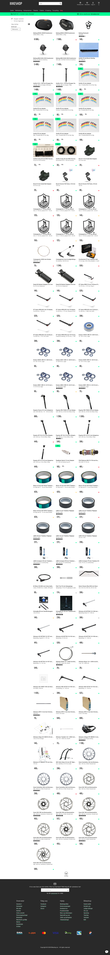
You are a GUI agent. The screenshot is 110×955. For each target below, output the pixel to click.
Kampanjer (19, 906)
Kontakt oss (87, 906)
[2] (66, 873)
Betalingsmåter (64, 904)
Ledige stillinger (88, 908)
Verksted (86, 917)
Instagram (43, 906)
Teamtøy (86, 915)
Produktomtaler (64, 910)
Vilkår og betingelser (66, 917)
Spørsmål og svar (65, 915)
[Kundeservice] (80, 3)
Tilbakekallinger (64, 919)
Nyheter (18, 910)
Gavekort (19, 904)
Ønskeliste (19, 917)
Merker (18, 922)
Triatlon (42, 10)
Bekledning (18, 10)
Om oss (86, 910)
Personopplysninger (22, 915)
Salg (61, 10)
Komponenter (27, 10)
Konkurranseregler (65, 906)
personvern (54, 893)
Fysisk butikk (87, 904)
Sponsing (86, 913)
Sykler (12, 10)
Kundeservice (63, 908)
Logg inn (93, 4)
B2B (85, 919)
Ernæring (48, 10)
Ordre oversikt (20, 913)
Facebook (43, 904)
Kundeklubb (19, 924)
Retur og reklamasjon (66, 913)
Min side (18, 908)
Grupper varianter (18, 19)
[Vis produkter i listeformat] (29, 24)
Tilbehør (35, 10)
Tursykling (55, 10)
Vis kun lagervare (18, 21)
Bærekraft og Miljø (21, 919)
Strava (42, 908)
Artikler (18, 926)
